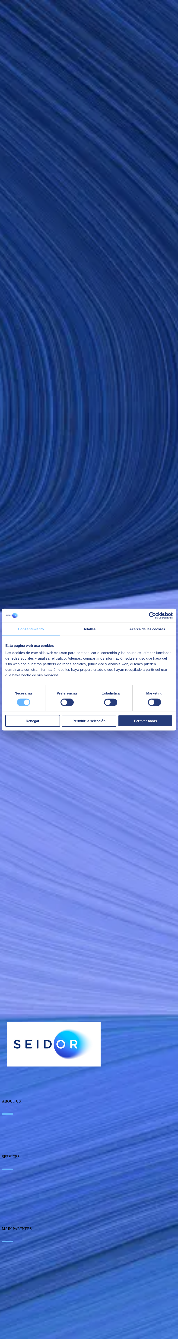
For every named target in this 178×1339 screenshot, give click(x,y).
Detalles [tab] (89, 629)
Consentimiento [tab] (31, 629)
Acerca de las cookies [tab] (147, 629)
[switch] (67, 702)
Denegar (32, 721)
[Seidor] (54, 1044)
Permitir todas (145, 721)
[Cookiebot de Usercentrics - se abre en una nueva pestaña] (152, 615)
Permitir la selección (89, 721)
